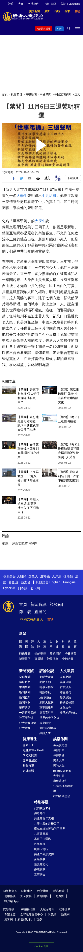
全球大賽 (68, 658)
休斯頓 (68, 576)
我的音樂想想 (61, 796)
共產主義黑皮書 (44, 854)
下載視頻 (73, 178)
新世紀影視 (25, 919)
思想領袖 (45, 697)
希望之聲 (10, 914)
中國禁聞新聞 (62, 94)
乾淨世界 (64, 909)
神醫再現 (28, 765)
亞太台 (25, 582)
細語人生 (45, 733)
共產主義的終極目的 (46, 823)
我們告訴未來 (42, 808)
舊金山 (13, 582)
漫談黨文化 (41, 864)
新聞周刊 (24, 702)
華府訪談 (24, 707)
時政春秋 (45, 692)
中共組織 (49, 196)
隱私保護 (59, 890)
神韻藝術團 (28, 909)
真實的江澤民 (42, 838)
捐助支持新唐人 (31, 619)
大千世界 (58, 775)
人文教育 (67, 671)
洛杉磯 (45, 576)
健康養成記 (30, 760)
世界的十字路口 (49, 717)
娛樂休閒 (60, 739)
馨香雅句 (65, 692)
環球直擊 (24, 682)
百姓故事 (39, 859)
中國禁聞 (45, 94)
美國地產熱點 (68, 712)
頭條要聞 (24, 653)
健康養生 (30, 739)
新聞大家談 (46, 677)
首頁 (5, 94)
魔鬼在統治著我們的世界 (49, 828)
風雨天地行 (41, 849)
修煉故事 (39, 869)
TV (60, 28)
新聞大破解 (46, 702)
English (54, 582)
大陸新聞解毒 (47, 728)
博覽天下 (24, 658)
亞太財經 (24, 728)
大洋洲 (56, 576)
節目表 (25, 611)
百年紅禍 (39, 843)
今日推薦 (70, 653)
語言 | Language (70, 3)
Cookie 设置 (41, 946)
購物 (50, 619)
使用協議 (10, 896)
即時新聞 (55, 653)
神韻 (10, 3)
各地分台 (33, 3)
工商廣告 (39, 874)
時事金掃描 (46, 687)
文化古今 (65, 707)
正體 (46, 3)
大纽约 (21, 576)
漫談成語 (65, 697)
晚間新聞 (24, 692)
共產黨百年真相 (44, 818)
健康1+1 (28, 745)
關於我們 (26, 890)
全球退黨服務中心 (31, 914)
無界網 (8, 919)
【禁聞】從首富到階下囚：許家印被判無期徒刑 (68, 476)
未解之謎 (65, 677)
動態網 (65, 914)
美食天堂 (58, 760)
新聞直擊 (24, 697)
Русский (9, 588)
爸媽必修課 (67, 702)
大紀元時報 (47, 909)
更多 (39, 919)
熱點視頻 (40, 653)
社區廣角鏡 (26, 717)
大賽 (20, 3)
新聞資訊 (38, 604)
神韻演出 (52, 658)
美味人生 (58, 765)
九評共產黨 (41, 833)
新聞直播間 (44, 28)
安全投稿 (26, 896)
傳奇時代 (39, 813)
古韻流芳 (65, 687)
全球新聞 (24, 677)
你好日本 (58, 750)
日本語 (23, 588)
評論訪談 (46, 671)
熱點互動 (45, 682)
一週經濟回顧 (27, 712)
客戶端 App (11, 901)
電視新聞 (31, 94)
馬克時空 (45, 723)
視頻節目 (16, 94)
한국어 (35, 588)
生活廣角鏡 (60, 745)
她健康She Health (34, 750)
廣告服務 (42, 896)
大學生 (22, 196)
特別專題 (41, 802)
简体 (53, 3)
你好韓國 (58, 755)
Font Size (47, 177)
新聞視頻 (26, 671)
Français (69, 582)
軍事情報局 (46, 707)
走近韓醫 (28, 770)
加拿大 (33, 576)
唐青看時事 (46, 712)
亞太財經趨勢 (27, 723)
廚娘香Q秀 (60, 780)
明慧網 (52, 914)
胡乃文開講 (30, 755)
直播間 (40, 611)
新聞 (22, 634)
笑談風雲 (65, 682)
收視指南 (43, 890)
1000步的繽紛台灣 (63, 788)
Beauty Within (62, 770)
